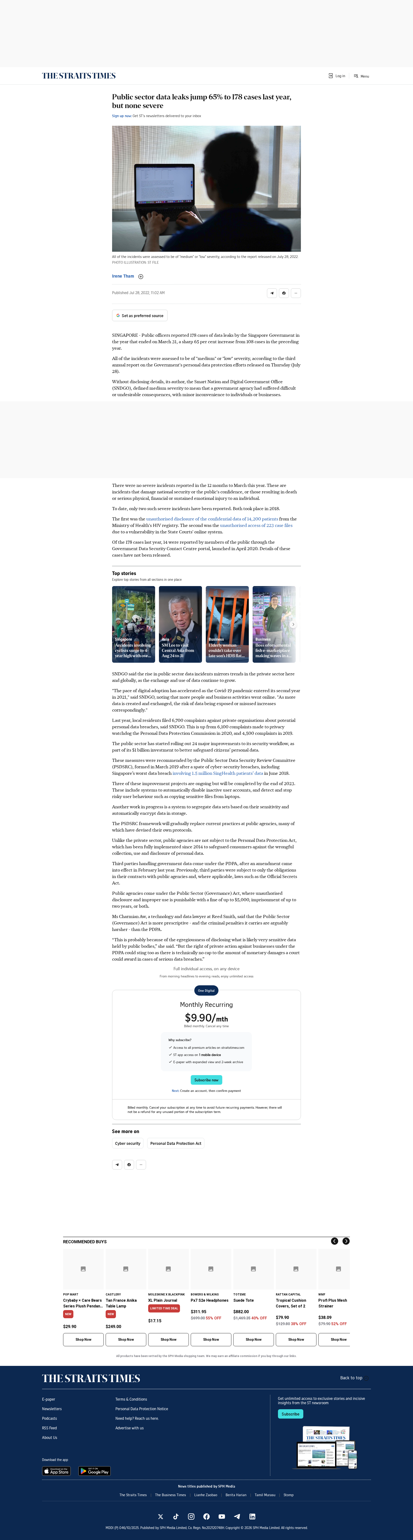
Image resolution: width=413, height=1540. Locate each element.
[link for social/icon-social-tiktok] (176, 1516)
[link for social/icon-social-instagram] (191, 1516)
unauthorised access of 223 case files (256, 525)
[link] (78, 75)
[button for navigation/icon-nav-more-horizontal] (296, 293)
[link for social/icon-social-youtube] (222, 1516)
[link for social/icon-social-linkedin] (252, 1516)
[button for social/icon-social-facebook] (284, 293)
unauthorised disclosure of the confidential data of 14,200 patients (212, 518)
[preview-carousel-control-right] (293, 624)
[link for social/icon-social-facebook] (206, 1516)
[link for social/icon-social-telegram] (237, 1516)
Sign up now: (122, 115)
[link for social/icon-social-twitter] (160, 1516)
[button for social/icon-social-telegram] (272, 293)
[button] (336, 75)
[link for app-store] (57, 1471)
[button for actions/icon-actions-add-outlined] (141, 276)
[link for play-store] (95, 1471)
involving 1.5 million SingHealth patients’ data (218, 773)
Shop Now (83, 1339)
